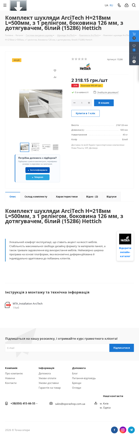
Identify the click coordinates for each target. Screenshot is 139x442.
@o (63, 403)
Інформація (46, 368)
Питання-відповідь (84, 378)
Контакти (11, 383)
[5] (85, 59)
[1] (73, 59)
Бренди (76, 383)
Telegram (37, 177)
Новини (10, 378)
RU (111, 5)
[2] (76, 59)
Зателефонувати (37, 170)
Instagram (123, 430)
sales (58, 403)
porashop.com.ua (75, 403)
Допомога (45, 373)
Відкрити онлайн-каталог (125, 252)
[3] (79, 59)
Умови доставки (49, 383)
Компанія (11, 368)
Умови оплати (47, 378)
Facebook (114, 430)
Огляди (76, 387)
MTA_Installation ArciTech (28, 303)
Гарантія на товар (50, 387)
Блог (75, 373)
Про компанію (14, 373)
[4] (82, 59)
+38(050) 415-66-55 (23, 403)
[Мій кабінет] (126, 5)
